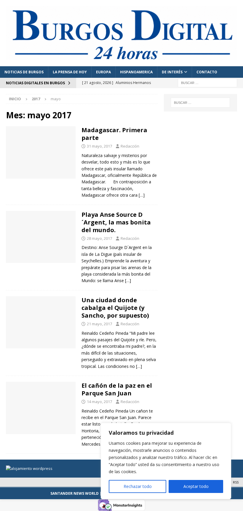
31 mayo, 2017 (99, 146)
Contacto (206, 72)
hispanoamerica (136, 72)
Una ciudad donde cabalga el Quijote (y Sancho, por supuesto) (115, 307)
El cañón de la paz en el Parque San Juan (116, 389)
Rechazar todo (138, 486)
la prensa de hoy (70, 72)
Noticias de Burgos (24, 72)
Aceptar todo (196, 486)
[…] (142, 195)
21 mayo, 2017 (99, 323)
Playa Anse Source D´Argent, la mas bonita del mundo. (116, 222)
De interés (172, 72)
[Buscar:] (207, 82)
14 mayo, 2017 (99, 401)
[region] (166, 461)
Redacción (130, 146)
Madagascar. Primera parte (114, 134)
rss (236, 482)
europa (103, 72)
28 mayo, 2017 (99, 238)
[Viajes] (41, 152)
